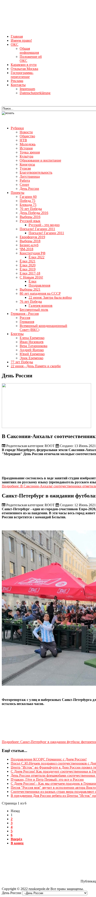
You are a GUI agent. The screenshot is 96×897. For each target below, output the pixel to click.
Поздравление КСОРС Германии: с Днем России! (49, 759)
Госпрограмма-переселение (22, 75)
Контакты (18, 85)
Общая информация (29, 50)
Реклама (17, 81)
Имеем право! (21, 40)
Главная (17, 36)
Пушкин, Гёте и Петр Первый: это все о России (47, 779)
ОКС (14, 44)
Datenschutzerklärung (35, 93)
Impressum (27, 89)
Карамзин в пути (24, 65)
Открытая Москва (24, 69)
